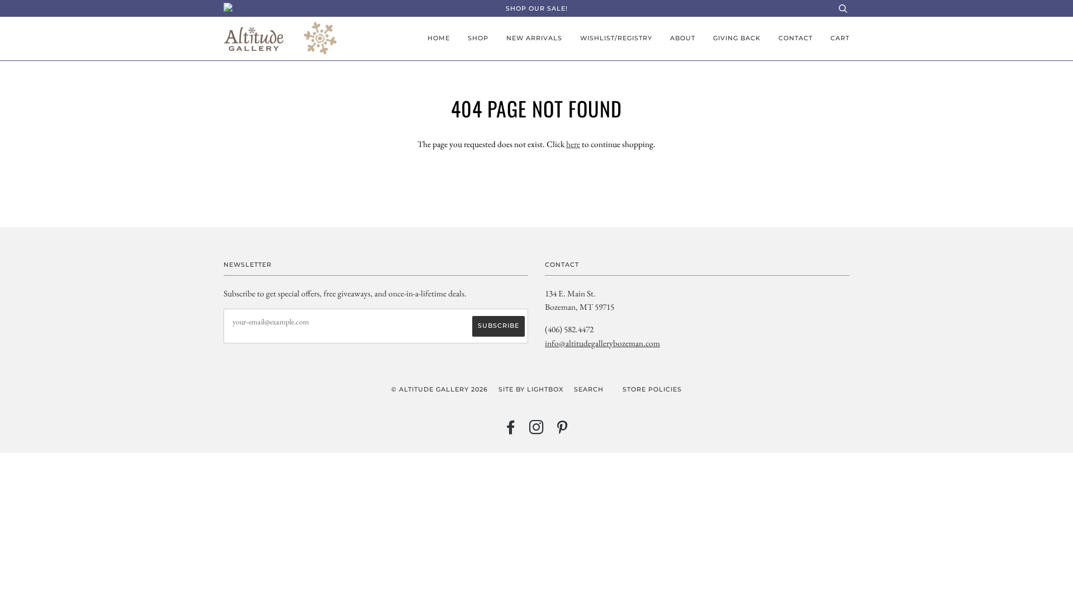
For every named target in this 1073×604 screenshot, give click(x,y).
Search (589, 389)
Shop (478, 38)
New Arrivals (534, 38)
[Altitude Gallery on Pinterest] (562, 431)
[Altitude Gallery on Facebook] (511, 431)
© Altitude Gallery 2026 (439, 389)
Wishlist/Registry (616, 38)
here (573, 144)
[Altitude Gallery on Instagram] (536, 431)
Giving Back (737, 38)
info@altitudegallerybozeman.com (602, 343)
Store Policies (652, 389)
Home (439, 38)
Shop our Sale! (537, 8)
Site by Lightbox (530, 389)
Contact (795, 38)
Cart (839, 38)
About (682, 38)
